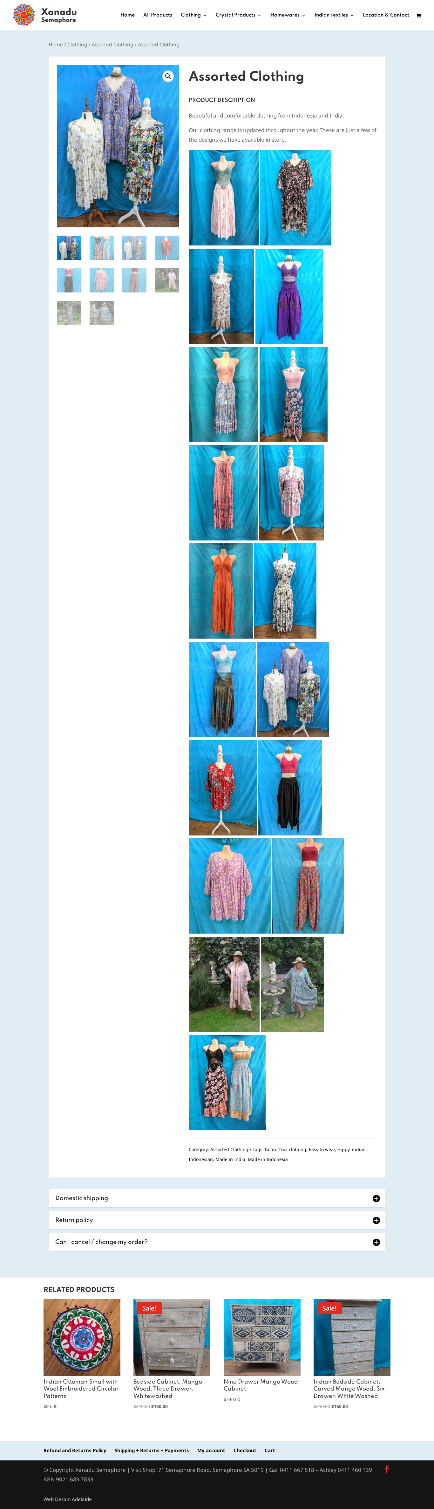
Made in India (230, 1159)
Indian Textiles (331, 15)
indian (359, 1149)
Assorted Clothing (112, 44)
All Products (157, 15)
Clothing (191, 15)
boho (270, 1149)
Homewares (285, 15)
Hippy (343, 1149)
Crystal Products (235, 15)
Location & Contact (386, 15)
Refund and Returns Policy (75, 1450)
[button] (168, 76)
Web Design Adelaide (68, 1499)
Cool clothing (292, 1149)
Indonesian (201, 1159)
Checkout (245, 1450)
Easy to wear (322, 1149)
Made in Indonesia (268, 1159)
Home (127, 15)
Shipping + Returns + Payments (152, 1450)
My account (211, 1450)
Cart (270, 1450)
